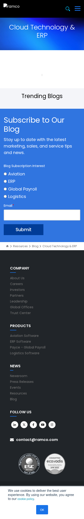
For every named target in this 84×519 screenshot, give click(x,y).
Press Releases (22, 381)
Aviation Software (24, 335)
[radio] (42, 174)
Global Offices (21, 307)
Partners (17, 295)
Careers (16, 284)
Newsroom (18, 376)
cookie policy (26, 499)
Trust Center (20, 313)
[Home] (7, 246)
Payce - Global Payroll (28, 347)
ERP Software (20, 341)
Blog (35, 246)
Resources (20, 246)
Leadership (19, 301)
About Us (17, 278)
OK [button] (42, 510)
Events (15, 387)
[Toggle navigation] (77, 9)
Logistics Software (24, 353)
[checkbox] (42, 185)
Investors (17, 289)
